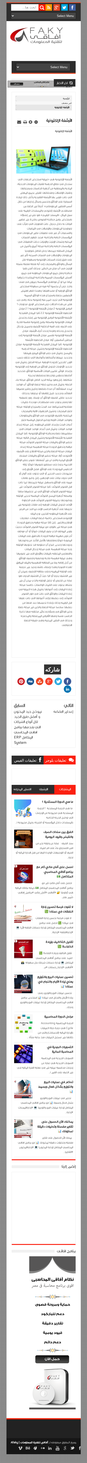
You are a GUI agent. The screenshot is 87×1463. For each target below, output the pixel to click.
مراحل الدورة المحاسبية (58, 1016)
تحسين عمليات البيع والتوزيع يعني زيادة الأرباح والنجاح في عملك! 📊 (55, 981)
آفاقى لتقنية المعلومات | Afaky (29, 1442)
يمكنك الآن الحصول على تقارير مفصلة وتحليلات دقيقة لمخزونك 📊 (55, 1126)
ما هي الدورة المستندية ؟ (57, 802)
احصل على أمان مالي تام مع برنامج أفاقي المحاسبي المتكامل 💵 (54, 871)
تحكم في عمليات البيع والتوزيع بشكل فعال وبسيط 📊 (55, 1086)
